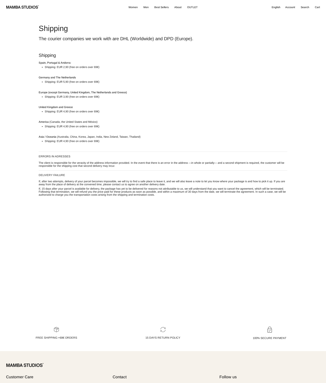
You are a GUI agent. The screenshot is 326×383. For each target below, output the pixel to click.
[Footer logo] (25, 365)
